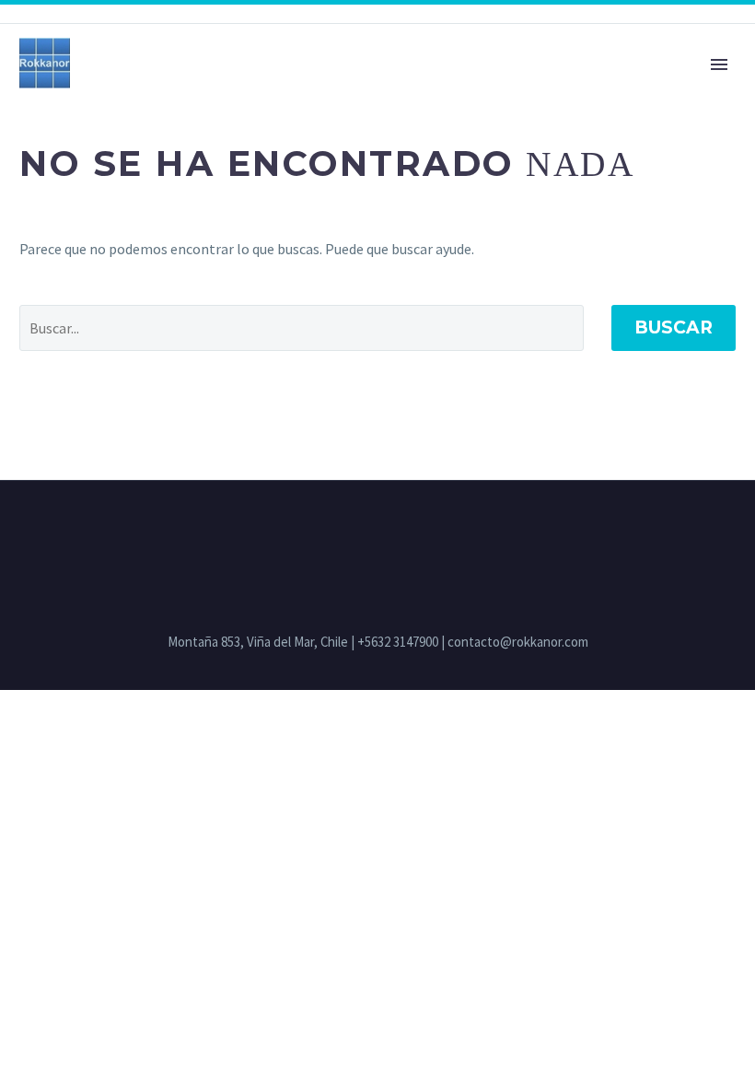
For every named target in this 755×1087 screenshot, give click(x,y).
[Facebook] (353, 530)
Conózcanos (120, 89)
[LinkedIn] (377, 530)
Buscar (673, 327)
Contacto (248, 89)
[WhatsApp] (401, 530)
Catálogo (365, 89)
